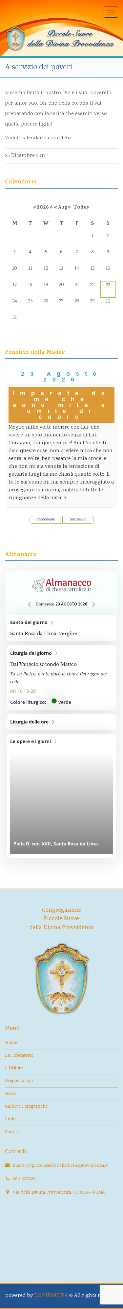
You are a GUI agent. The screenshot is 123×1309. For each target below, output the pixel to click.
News (10, 1094)
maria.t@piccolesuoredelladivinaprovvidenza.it (60, 1166)
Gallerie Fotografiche (26, 1106)
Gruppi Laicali (19, 1081)
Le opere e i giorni (61, 796)
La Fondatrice (19, 1055)
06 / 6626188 (24, 1179)
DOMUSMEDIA (51, 1296)
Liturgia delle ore (61, 722)
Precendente (45, 519)
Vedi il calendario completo (38, 138)
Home (11, 1043)
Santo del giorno (61, 628)
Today (81, 207)
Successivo (78, 519)
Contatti (13, 1132)
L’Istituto (14, 1068)
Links (10, 1119)
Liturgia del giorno (61, 677)
